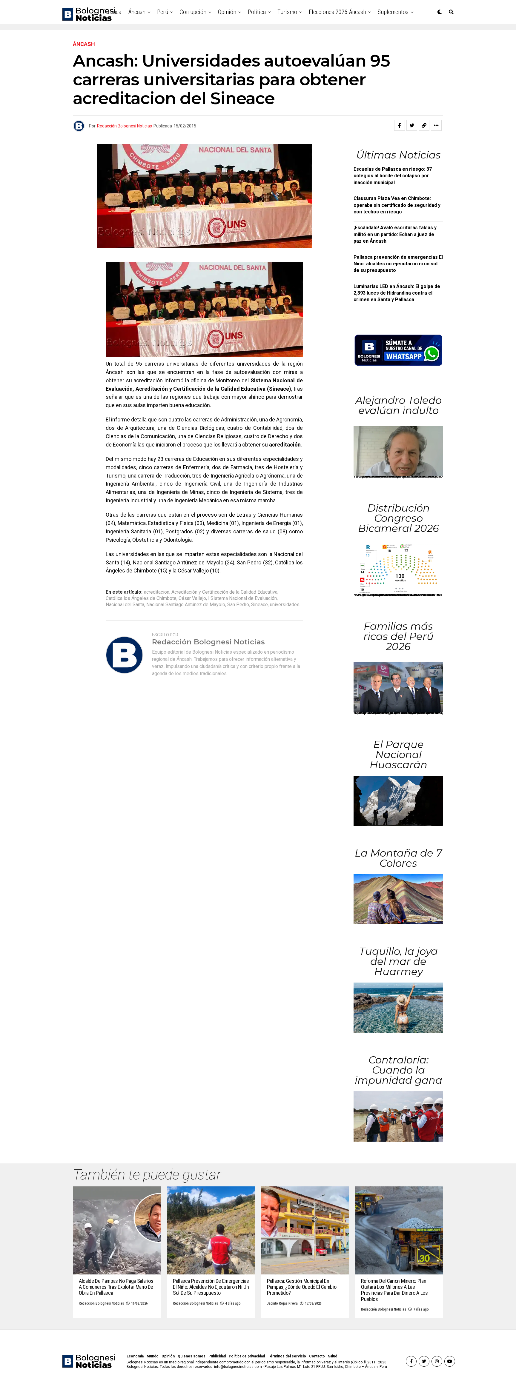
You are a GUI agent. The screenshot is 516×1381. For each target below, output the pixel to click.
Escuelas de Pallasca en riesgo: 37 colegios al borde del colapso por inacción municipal (393, 175)
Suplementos (393, 12)
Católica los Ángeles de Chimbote (141, 598)
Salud (332, 1356)
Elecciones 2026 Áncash (337, 12)
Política (257, 12)
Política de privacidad (247, 1356)
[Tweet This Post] (411, 125)
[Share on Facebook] (399, 125)
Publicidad (217, 1356)
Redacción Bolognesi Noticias (124, 126)
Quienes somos (191, 1356)
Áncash (136, 12)
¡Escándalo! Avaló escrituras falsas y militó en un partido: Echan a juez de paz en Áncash (395, 234)
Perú (162, 12)
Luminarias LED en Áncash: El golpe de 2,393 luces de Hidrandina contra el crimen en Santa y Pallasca (397, 293)
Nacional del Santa (125, 604)
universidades (285, 604)
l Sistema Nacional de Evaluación (242, 598)
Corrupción (193, 12)
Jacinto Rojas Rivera (282, 1303)
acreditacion (156, 592)
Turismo (287, 12)
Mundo (153, 1356)
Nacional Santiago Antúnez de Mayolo (185, 604)
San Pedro (238, 604)
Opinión (227, 12)
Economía (135, 1356)
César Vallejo (192, 598)
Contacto (317, 1356)
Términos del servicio (287, 1356)
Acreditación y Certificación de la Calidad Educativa (224, 592)
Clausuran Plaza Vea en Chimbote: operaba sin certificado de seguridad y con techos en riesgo (397, 205)
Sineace (259, 604)
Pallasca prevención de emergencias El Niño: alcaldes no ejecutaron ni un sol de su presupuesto (398, 263)
